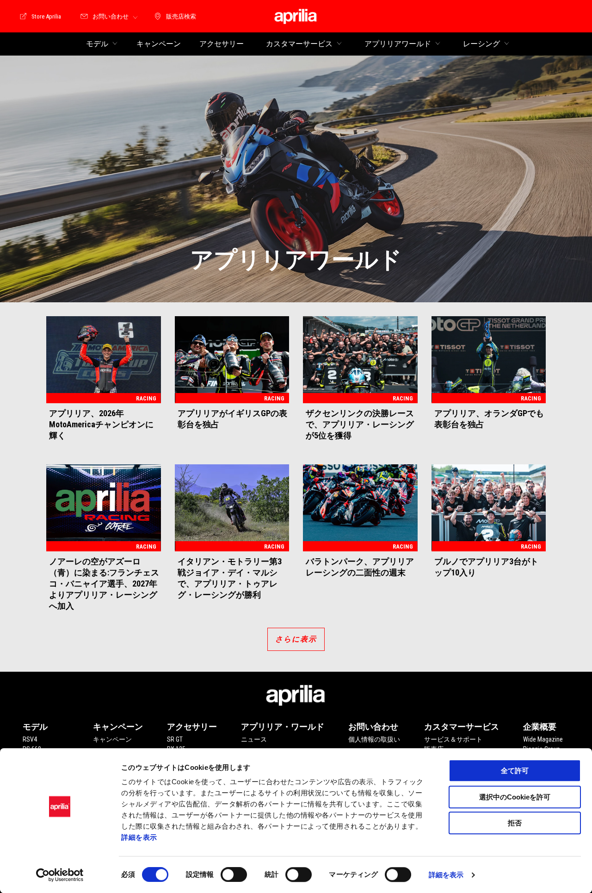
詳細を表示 (139, 837)
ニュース (254, 739)
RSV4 (30, 739)
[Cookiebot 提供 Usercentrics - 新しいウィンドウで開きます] (59, 875)
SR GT (175, 739)
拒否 (515, 823)
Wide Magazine (543, 739)
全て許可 (515, 770)
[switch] (234, 874)
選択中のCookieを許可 (514, 797)
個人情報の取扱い (374, 739)
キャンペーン (112, 739)
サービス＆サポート (453, 739)
